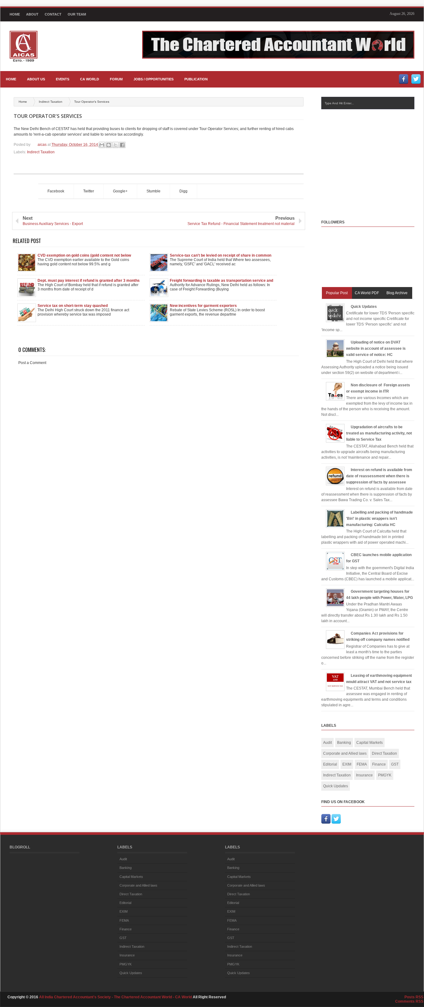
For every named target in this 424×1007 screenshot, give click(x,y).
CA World (89, 79)
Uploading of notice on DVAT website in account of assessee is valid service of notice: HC (376, 348)
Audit (327, 742)
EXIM (346, 764)
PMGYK (384, 775)
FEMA (362, 764)
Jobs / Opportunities (153, 79)
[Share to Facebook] (122, 145)
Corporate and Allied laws (345, 753)
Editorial (330, 764)
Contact (53, 14)
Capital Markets (369, 742)
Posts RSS (413, 997)
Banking (344, 742)
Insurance (364, 775)
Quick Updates (364, 306)
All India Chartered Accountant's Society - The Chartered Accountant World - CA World (116, 997)
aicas (42, 144)
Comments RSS (409, 1001)
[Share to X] (115, 145)
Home (15, 14)
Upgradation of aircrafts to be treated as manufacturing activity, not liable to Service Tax (379, 433)
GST (395, 764)
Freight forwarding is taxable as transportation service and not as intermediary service (221, 280)
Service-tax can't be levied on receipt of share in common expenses (220, 255)
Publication (196, 79)
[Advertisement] (372, 158)
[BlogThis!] (109, 145)
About (32, 14)
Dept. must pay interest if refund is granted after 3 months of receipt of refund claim (89, 280)
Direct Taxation (384, 753)
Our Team (77, 14)
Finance (379, 764)
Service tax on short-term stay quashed (73, 305)
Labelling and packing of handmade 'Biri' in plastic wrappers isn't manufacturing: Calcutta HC (379, 518)
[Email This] (102, 145)
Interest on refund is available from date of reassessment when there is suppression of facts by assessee (379, 476)
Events (62, 79)
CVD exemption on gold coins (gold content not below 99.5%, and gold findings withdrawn (84, 255)
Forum (116, 79)
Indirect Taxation (51, 101)
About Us (36, 79)
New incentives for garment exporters (203, 305)
